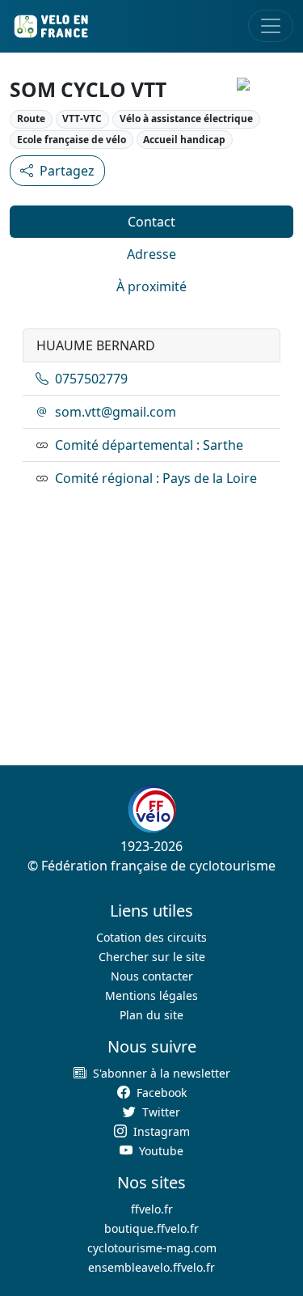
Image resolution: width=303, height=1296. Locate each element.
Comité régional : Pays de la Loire (156, 478)
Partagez (67, 171)
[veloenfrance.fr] (50, 26)
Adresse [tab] (151, 254)
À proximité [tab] (151, 286)
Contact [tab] (151, 222)
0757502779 (91, 379)
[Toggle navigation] (270, 26)
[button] (151, 1072)
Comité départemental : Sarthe (149, 445)
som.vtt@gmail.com (115, 412)
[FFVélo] (152, 809)
